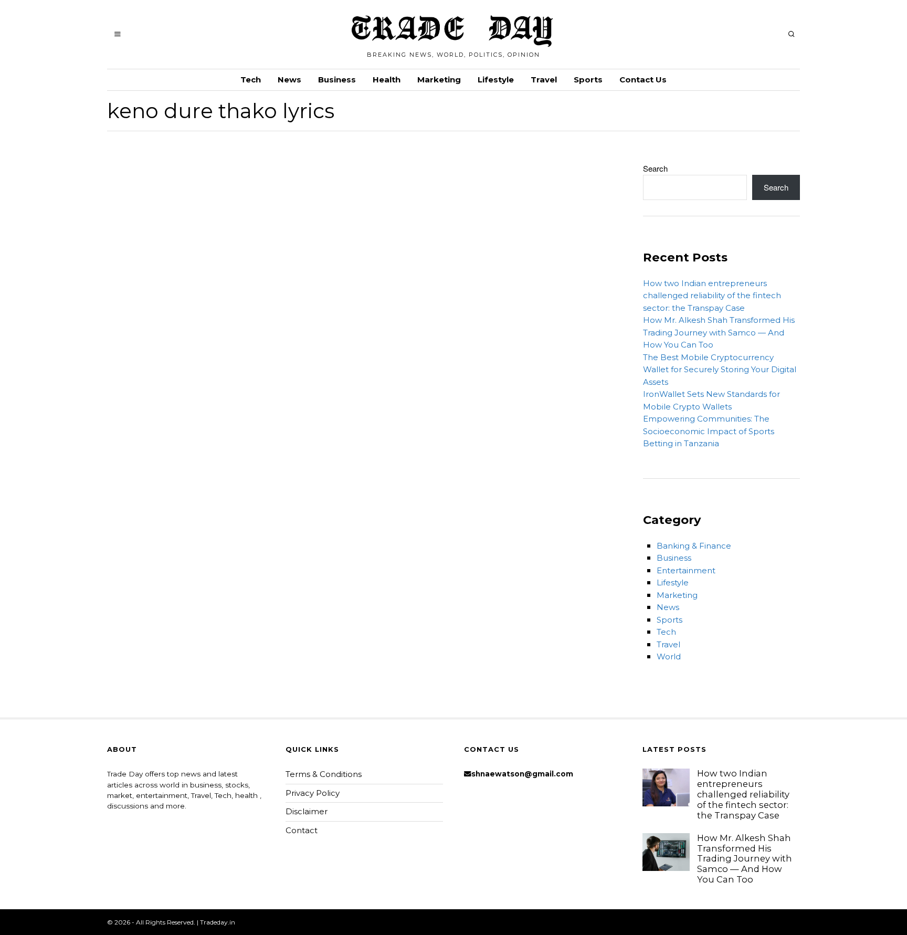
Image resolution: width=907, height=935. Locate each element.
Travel (544, 80)
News (289, 80)
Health (386, 80)
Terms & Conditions (324, 774)
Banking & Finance (694, 546)
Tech (250, 80)
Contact (302, 830)
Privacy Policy (313, 793)
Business (337, 80)
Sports (588, 80)
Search (655, 168)
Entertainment (686, 570)
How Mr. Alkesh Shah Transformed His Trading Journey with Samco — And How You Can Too (719, 332)
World (669, 656)
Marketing (439, 80)
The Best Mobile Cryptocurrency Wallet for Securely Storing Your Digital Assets (719, 369)
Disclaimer (307, 811)
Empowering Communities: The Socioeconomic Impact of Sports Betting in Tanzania (708, 431)
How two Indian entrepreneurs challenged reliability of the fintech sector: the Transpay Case (712, 295)
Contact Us (643, 80)
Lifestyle (496, 80)
